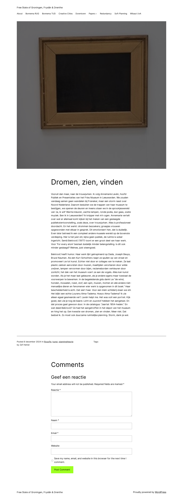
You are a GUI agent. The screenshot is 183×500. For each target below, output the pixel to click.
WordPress (160, 492)
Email (54, 433)
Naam (55, 420)
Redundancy (106, 13)
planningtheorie (66, 341)
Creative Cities (66, 13)
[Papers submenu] (96, 13)
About (20, 13)
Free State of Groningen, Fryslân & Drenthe (40, 7)
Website (55, 445)
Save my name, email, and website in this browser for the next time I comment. (90, 460)
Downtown (81, 13)
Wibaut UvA (135, 13)
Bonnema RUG (32, 13)
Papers (92, 13)
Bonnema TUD (49, 13)
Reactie (56, 390)
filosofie (47, 341)
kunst (55, 341)
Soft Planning (121, 13)
